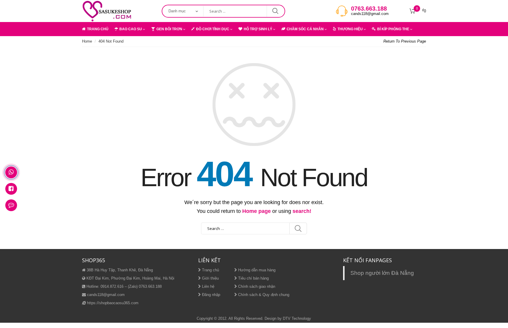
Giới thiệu (210, 278)
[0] (412, 11)
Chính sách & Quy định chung (263, 294)
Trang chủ (210, 270)
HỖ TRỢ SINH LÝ (258, 29)
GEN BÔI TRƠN (169, 29)
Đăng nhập (210, 294)
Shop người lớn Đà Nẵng (382, 273)
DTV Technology (297, 318)
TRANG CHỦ (97, 29)
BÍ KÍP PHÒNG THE (393, 29)
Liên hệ (207, 286)
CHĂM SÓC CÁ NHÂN (305, 29)
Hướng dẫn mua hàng (256, 270)
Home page (256, 211)
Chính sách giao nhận (256, 286)
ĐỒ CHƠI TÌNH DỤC (212, 29)
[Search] (298, 228)
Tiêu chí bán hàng (253, 278)
